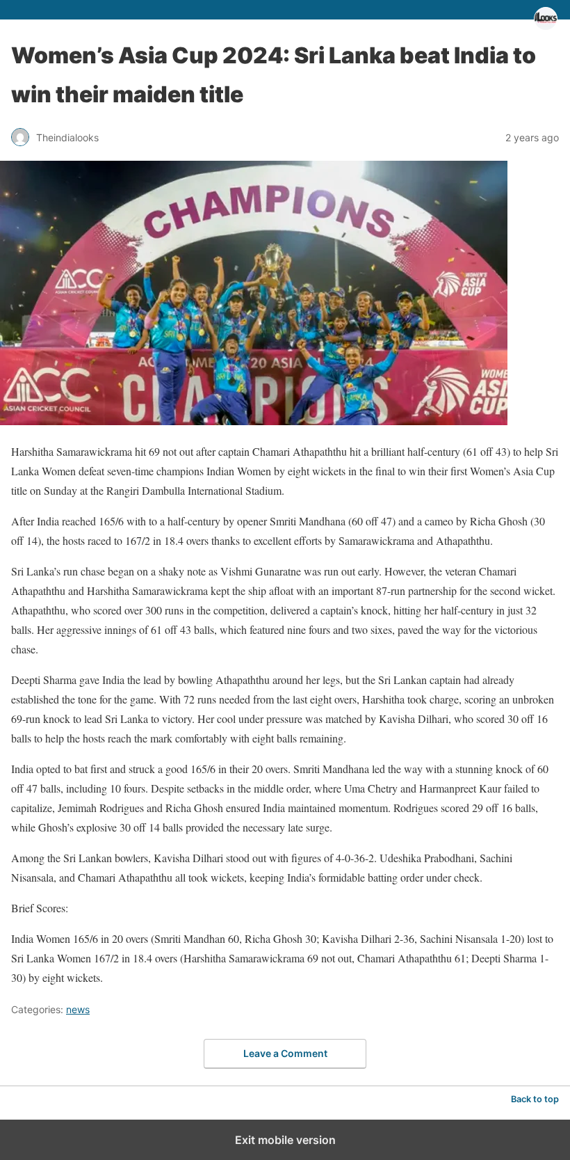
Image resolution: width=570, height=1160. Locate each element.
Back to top (535, 1099)
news (78, 1009)
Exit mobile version (285, 1140)
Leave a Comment (285, 1053)
